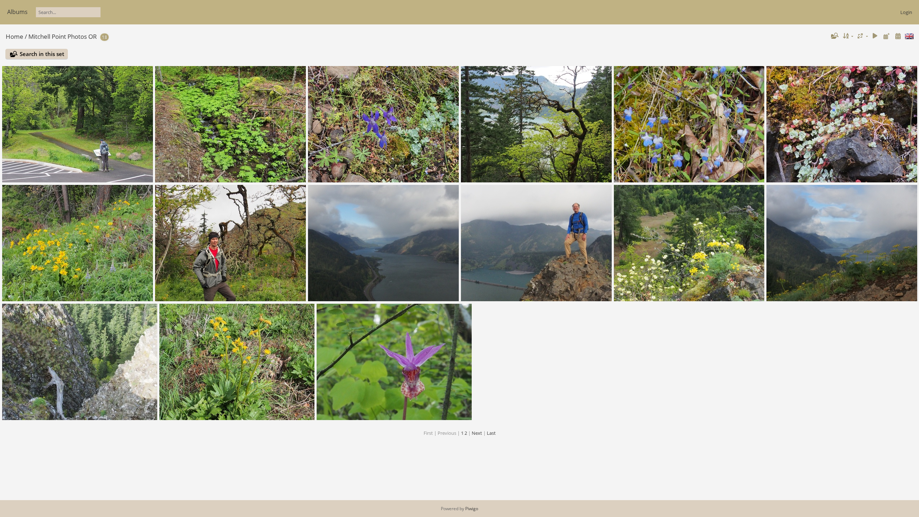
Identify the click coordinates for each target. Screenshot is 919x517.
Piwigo (471, 509)
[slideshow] (875, 36)
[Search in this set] (834, 36)
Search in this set (42, 53)
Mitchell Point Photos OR (62, 36)
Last (491, 433)
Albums (17, 12)
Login (906, 12)
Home (14, 36)
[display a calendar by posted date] (886, 36)
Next (477, 433)
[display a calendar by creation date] (898, 36)
